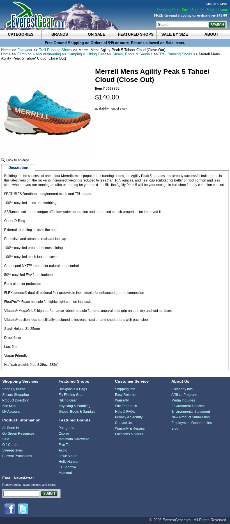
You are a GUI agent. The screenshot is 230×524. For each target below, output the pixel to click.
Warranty (122, 400)
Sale (5, 439)
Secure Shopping (15, 395)
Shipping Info (125, 389)
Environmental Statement (190, 412)
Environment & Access (188, 406)
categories (20, 34)
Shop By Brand (13, 389)
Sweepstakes (12, 450)
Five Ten (65, 445)
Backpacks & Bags (73, 389)
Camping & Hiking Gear (87, 54)
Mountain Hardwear (74, 439)
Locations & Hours (129, 434)
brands (59, 34)
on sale (96, 34)
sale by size (174, 34)
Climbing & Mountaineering (39, 54)
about (211, 34)
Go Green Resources (18, 433)
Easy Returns (125, 395)
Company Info (182, 389)
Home (6, 50)
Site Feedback (126, 406)
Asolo (63, 450)
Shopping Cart (168, 10)
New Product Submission (190, 417)
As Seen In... (11, 428)
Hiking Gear (68, 400)
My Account (11, 412)
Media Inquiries (183, 400)
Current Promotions (17, 456)
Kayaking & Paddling (75, 406)
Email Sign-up (193, 10)
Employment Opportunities (191, 423)
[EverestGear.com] (115, 15)
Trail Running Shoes (55, 50)
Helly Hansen (69, 462)
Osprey (64, 433)
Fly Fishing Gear (71, 395)
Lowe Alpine (68, 456)
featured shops (135, 34)
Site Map (9, 406)
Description (18, 167)
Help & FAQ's (125, 412)
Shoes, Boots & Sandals (132, 54)
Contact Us (123, 423)
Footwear (24, 50)
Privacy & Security (128, 417)
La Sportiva (67, 467)
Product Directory (15, 400)
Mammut (65, 473)
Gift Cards (9, 445)
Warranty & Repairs (130, 428)
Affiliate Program (184, 395)
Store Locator (217, 10)
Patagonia (66, 428)
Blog (174, 428)
